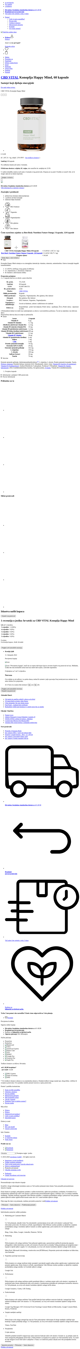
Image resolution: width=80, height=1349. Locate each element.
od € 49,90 (23, 10)
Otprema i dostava (11, 1092)
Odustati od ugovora (7, 1179)
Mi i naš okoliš (10, 1127)
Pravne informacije (9, 377)
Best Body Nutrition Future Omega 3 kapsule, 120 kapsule (21, 253)
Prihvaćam (5, 1205)
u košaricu (8, 6)
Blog (6, 1125)
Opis (4, 260)
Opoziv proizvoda (11, 1129)
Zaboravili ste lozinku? (12, 1114)
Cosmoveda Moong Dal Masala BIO (17, 721)
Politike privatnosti (51, 1201)
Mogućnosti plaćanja (16, 25)
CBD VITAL (10, 77)
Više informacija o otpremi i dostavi (12, 188)
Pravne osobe (9, 1103)
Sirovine (5, 358)
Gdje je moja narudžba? (17, 19)
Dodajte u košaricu (7, 177)
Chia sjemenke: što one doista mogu (17, 703)
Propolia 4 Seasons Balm (13, 731)
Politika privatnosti (7, 1208)
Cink (14, 341)
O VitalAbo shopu (11, 1138)
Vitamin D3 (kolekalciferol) (10, 366)
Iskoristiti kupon (10, 1118)
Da (29, 685)
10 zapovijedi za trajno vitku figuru (16, 701)
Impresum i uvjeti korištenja (14, 1160)
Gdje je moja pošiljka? (12, 1116)
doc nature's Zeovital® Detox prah (16, 736)
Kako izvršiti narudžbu (12, 1090)
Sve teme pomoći (15, 28)
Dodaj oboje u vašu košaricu (10, 258)
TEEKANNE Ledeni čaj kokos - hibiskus (19, 719)
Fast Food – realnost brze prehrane (16, 705)
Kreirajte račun (10, 46)
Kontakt (11, 27)
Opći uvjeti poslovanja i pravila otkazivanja (19, 1164)
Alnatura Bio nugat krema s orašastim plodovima (21, 722)
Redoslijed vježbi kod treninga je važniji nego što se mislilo (24, 707)
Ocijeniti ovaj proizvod (8, 616)
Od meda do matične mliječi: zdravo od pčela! (20, 699)
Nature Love (9, 715)
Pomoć (7, 17)
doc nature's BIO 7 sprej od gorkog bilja (18, 733)
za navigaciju (9, 2)
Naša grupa (8, 1139)
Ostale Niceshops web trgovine (15, 1175)
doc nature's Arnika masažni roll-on (16, 738)
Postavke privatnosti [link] (11, 1168)
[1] (38, 361)
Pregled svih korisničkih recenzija (12, 648)
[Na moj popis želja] (1, 180)
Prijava (7, 39)
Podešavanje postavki (28, 1205)
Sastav (5, 316)
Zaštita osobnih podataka (13, 1162)
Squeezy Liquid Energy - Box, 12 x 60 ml (19, 735)
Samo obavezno (15, 1205)
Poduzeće (8, 1173)
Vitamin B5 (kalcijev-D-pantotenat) (64, 364)
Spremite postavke (7, 1345)
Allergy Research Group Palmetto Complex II (20, 717)
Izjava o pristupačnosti (12, 1166)
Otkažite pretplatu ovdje (13, 1170)
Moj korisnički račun (12, 1097)
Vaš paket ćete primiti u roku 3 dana (17, 14)
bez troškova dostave (32, 158)
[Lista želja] (6, 50)
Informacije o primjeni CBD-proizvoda (15, 375)
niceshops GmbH (16, 1157)
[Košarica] (42, 53)
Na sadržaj (8, 4)
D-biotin (48, 368)
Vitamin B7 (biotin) (14, 335)
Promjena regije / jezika (24, 1153)
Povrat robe (13, 21)
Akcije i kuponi (10, 1099)
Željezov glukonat (7, 364)
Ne (35, 685)
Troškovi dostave (14, 23)
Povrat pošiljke (10, 1094)
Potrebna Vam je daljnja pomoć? (15, 1101)
